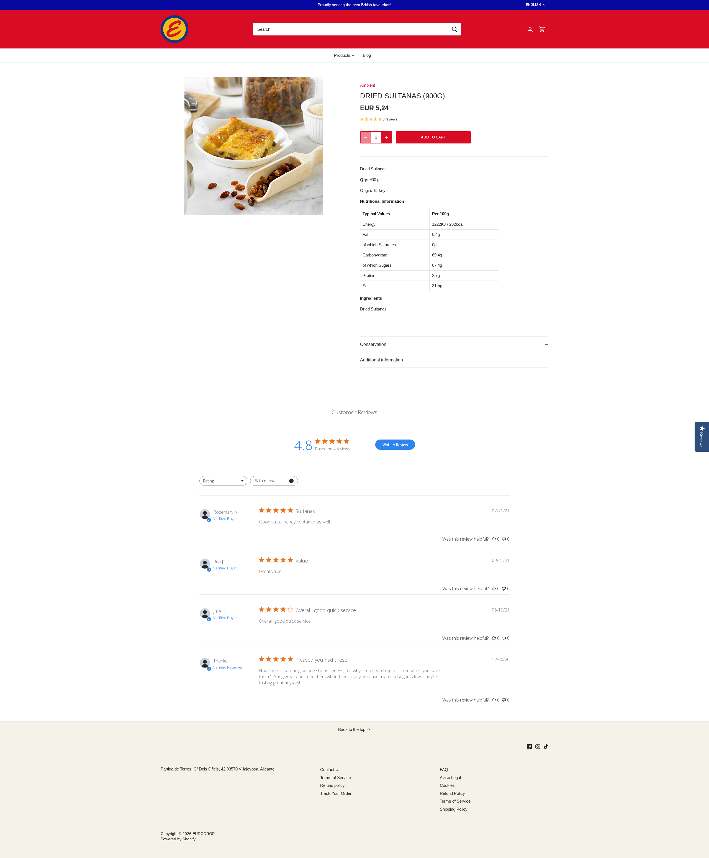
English (533, 5)
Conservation (373, 344)
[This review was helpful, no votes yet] (494, 539)
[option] (254, 146)
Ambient (367, 85)
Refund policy (332, 785)
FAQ (444, 769)
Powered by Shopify (178, 839)
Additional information (381, 360)
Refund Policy (452, 793)
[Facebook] (529, 746)
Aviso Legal (450, 777)
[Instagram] (537, 746)
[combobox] (223, 481)
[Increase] (386, 137)
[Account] (530, 29)
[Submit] (454, 29)
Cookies (447, 785)
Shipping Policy (453, 809)
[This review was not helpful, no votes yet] (504, 539)
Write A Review (395, 444)
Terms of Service (335, 777)
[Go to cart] (542, 29)
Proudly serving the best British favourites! (354, 4)
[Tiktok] (546, 746)
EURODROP (203, 834)
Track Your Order (335, 793)
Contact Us (330, 769)
